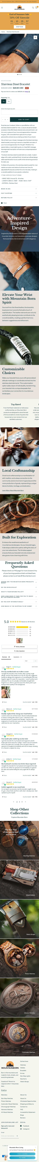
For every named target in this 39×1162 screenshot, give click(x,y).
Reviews (22, 1118)
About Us (23, 1098)
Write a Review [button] (20, 646)
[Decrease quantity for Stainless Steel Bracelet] (2, 119)
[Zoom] (35, 37)
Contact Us (23, 1107)
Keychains (23, 1079)
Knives (22, 1073)
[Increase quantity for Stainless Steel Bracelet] (7, 119)
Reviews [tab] (4, 657)
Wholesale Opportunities (28, 1101)
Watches (23, 1065)
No (9, 101)
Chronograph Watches (8, 1107)
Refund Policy (7, 197)
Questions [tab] (16, 657)
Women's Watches (7, 1109)
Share (5, 203)
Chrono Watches (29, 1013)
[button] (19, 109)
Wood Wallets (30, 895)
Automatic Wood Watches (9, 1104)
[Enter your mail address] (17, 1136)
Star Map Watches (29, 856)
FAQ (21, 1109)
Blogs (22, 1115)
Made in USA (6, 188)
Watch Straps (30, 934)
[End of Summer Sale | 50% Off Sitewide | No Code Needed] (19, 1)
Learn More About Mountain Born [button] (13, 490)
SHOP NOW (19, 26)
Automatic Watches (28, 1052)
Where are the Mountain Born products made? (17, 582)
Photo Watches (30, 974)
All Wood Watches (7, 1112)
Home (3, 31)
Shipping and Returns (27, 1104)
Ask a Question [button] (20, 651)
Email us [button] (4, 1090)
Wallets (22, 1068)
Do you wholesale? (9, 587)
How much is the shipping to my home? (16, 606)
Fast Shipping (6, 193)
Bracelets (23, 1070)
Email (2, 1132)
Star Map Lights (25, 1076)
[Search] (33, 7)
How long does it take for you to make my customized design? (17, 597)
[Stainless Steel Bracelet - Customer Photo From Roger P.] (19, 640)
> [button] (25, 802)
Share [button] (5, 702)
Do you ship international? (12, 601)
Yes (4, 101)
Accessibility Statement (27, 1112)
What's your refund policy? (12, 591)
